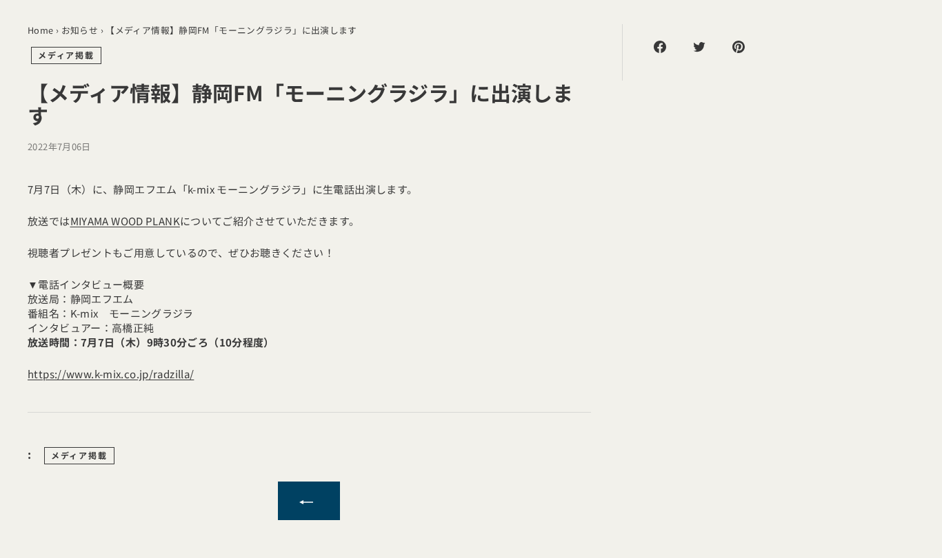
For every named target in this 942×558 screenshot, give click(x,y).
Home (41, 30)
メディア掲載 (66, 55)
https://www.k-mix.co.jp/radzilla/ (111, 373)
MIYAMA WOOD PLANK (125, 221)
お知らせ (80, 30)
